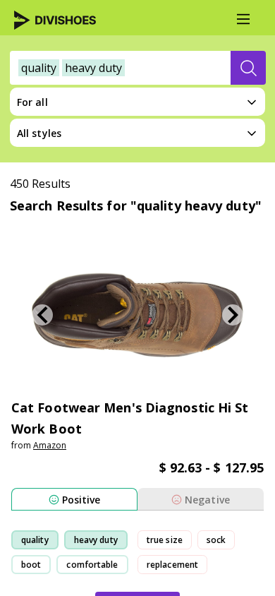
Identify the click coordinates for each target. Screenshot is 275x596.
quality (35, 540)
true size (165, 540)
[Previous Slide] (42, 315)
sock (216, 540)
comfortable (92, 565)
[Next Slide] (232, 315)
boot (31, 565)
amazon (49, 445)
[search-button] (248, 68)
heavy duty (96, 540)
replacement (172, 565)
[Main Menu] (243, 19)
